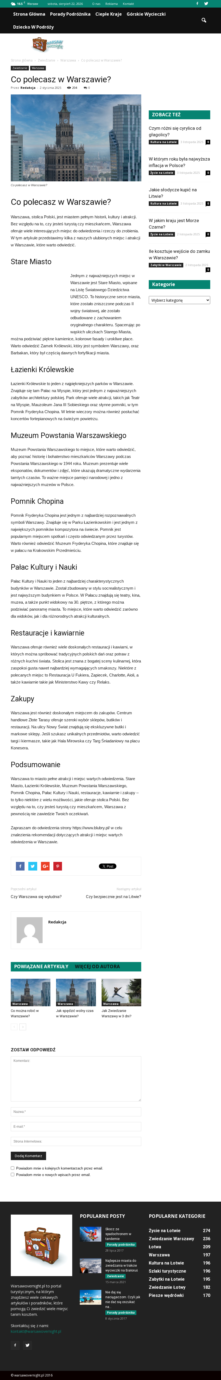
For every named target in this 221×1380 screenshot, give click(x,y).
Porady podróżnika (70, 14)
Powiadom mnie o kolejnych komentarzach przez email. (59, 1168)
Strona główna (29, 14)
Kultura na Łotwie (163, 142)
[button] (203, 20)
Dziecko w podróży (33, 27)
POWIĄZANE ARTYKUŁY (41, 966)
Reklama (111, 4)
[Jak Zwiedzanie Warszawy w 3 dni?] (121, 992)
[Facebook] (197, 4)
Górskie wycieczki (146, 14)
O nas (96, 4)
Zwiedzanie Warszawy (171, 1238)
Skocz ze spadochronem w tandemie (118, 1234)
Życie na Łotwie (161, 173)
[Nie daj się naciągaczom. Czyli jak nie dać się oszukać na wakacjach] (90, 1297)
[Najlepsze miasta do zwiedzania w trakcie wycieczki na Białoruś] (90, 1265)
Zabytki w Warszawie (166, 265)
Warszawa (38, 68)
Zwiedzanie (19, 68)
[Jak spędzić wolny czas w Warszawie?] (76, 992)
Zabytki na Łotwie (167, 1279)
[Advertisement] (147, 45)
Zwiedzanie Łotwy (167, 1287)
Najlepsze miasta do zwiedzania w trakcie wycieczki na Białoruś (121, 1265)
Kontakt (128, 4)
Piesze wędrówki (166, 1295)
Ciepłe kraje (108, 14)
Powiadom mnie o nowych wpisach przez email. (53, 1175)
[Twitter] (206, 4)
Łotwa (155, 1246)
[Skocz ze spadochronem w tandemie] (90, 1234)
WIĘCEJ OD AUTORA (97, 966)
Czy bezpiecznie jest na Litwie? (113, 896)
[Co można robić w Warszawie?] (30, 992)
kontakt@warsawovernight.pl (36, 1331)
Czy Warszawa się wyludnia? (36, 896)
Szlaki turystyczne (167, 1271)
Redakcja (28, 88)
